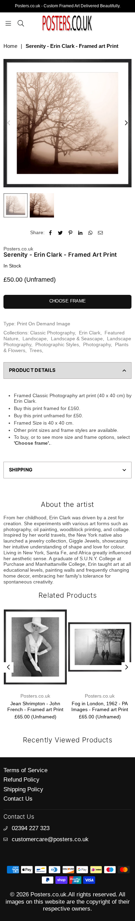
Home (10, 46)
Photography (97, 344)
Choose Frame (67, 301)
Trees (35, 350)
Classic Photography (52, 332)
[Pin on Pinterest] (70, 233)
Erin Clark (89, 332)
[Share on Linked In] (80, 233)
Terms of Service (25, 770)
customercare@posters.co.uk (50, 839)
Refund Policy (21, 779)
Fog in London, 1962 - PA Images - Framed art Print (42, 706)
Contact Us (18, 798)
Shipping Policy (23, 789)
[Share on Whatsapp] (90, 233)
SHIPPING (21, 469)
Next (126, 123)
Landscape (34, 338)
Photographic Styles (57, 344)
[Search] (21, 23)
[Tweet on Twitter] (60, 233)
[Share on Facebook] (50, 233)
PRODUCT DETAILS (32, 370)
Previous (8, 123)
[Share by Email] (100, 233)
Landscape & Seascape (77, 338)
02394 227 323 (31, 828)
